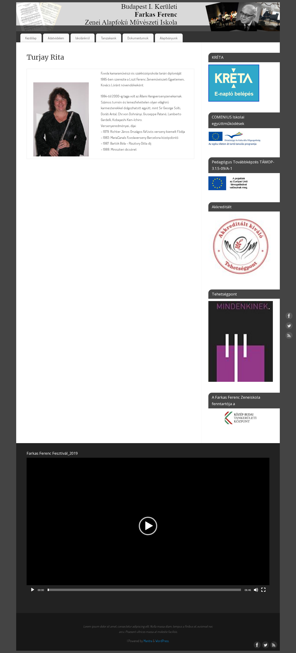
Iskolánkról (82, 38)
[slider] (144, 590)
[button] (148, 526)
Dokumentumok (137, 38)
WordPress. (162, 641)
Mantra (148, 641)
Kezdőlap (31, 38)
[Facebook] (256, 10)
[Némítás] (256, 590)
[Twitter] (264, 10)
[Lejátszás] (32, 590)
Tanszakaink (108, 38)
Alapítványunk (169, 38)
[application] (148, 526)
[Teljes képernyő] (263, 590)
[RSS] (272, 10)
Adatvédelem (56, 38)
